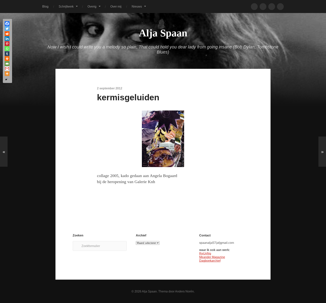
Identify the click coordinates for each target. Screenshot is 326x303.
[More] (7, 73)
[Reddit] (7, 33)
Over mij (115, 6)
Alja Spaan (163, 33)
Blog (45, 6)
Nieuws (137, 6)
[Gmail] (7, 68)
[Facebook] (7, 23)
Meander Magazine (212, 257)
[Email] (7, 63)
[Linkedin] (7, 38)
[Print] (7, 58)
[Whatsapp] (7, 48)
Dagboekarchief (210, 260)
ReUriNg (205, 253)
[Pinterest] (7, 43)
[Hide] (6, 79)
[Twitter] (7, 28)
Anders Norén (184, 291)
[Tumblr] (7, 53)
